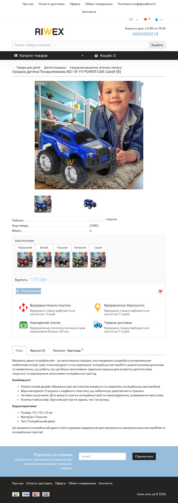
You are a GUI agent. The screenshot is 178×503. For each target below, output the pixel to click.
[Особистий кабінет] (159, 19)
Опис (19, 350)
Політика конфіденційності (137, 4)
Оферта (75, 4)
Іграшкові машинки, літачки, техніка (95, 67)
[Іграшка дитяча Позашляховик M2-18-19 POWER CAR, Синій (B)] (43, 203)
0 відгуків (111, 219)
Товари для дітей (28, 67)
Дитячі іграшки (55, 67)
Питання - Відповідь (68, 350)
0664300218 (145, 34)
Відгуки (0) (37, 350)
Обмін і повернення (99, 4)
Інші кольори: (24, 240)
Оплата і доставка (52, 4)
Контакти (89, 11)
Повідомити (31, 291)
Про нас (28, 4)
